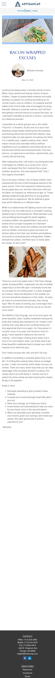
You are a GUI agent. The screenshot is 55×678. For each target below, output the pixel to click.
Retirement (27, 669)
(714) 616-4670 (31, 642)
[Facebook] (25, 658)
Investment (27, 673)
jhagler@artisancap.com (27, 653)
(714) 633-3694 (30, 639)
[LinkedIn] (29, 658)
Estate (27, 676)
